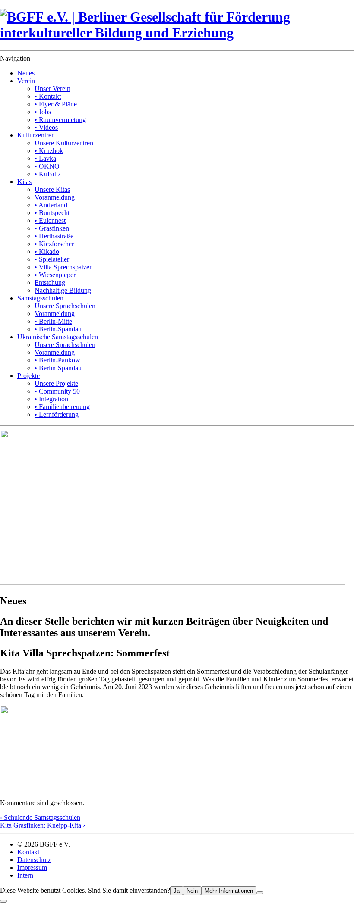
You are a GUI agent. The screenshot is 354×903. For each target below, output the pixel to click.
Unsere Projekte (56, 383)
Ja (177, 890)
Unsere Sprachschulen (65, 305)
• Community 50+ (59, 391)
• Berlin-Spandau (58, 329)
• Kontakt (48, 96)
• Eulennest (50, 220)
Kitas (24, 181)
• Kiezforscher (54, 243)
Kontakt (28, 852)
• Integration (51, 399)
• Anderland (51, 205)
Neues (26, 73)
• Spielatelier (52, 259)
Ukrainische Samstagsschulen (57, 337)
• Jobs (43, 112)
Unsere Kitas (52, 189)
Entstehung (50, 282)
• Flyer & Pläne (56, 104)
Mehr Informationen (229, 890)
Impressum (32, 867)
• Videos (46, 127)
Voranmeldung (55, 197)
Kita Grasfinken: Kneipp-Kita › (42, 825)
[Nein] (259, 892)
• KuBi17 (48, 174)
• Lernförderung (57, 414)
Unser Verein (52, 88)
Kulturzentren (36, 135)
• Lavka (45, 158)
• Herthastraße (54, 236)
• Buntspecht (52, 212)
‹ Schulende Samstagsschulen (40, 817)
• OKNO (47, 166)
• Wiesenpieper (55, 274)
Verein (26, 80)
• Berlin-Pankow (57, 360)
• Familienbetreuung (62, 406)
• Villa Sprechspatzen (64, 267)
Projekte (28, 375)
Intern (25, 875)
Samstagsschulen (40, 298)
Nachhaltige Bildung (63, 290)
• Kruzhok (49, 150)
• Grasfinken (52, 228)
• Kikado (47, 251)
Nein (192, 890)
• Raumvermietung (60, 119)
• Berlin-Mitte (53, 321)
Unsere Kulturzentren (64, 143)
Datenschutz (34, 859)
